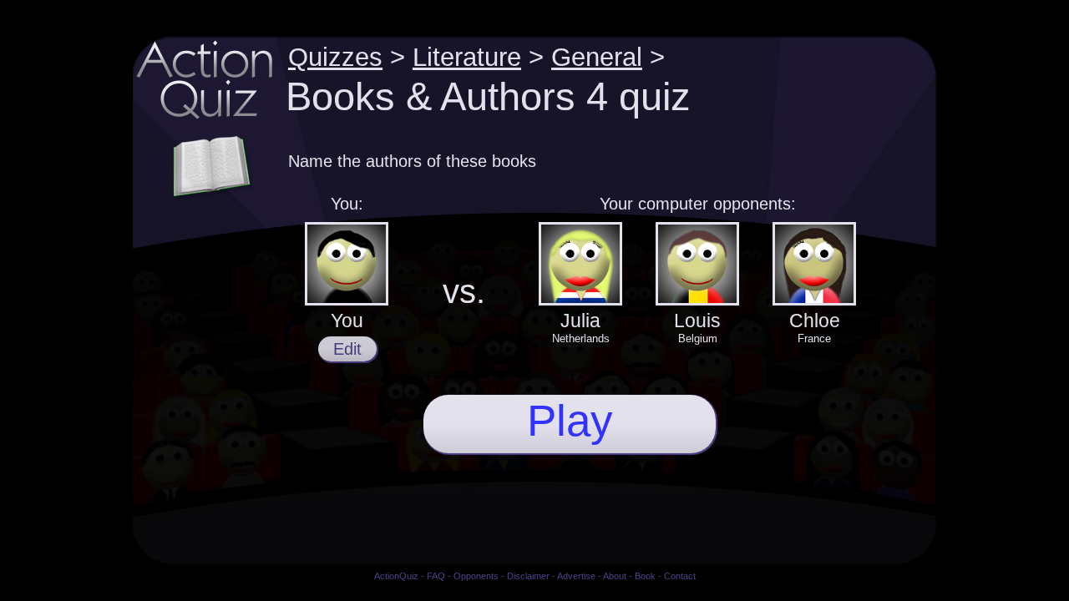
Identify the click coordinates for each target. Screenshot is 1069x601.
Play (570, 420)
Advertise (576, 576)
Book (645, 576)
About (614, 576)
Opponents (476, 576)
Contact (680, 576)
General (596, 57)
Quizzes (335, 57)
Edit (347, 349)
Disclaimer (528, 576)
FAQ (436, 576)
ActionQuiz (396, 576)
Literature (467, 57)
